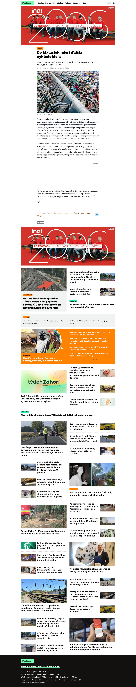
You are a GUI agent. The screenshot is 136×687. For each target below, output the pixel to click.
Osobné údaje (54, 674)
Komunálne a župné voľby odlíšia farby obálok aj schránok (82, 451)
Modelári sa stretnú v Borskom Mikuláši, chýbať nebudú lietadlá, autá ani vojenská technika (88, 340)
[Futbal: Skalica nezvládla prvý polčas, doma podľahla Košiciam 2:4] (28, 545)
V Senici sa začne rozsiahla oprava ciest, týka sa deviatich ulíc (50, 635)
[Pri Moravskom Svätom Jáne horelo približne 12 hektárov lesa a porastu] (107, 521)
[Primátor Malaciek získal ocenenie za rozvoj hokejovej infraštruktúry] (92, 554)
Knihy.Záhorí (58, 3)
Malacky (40, 222)
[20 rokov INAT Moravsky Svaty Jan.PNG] (68, 25)
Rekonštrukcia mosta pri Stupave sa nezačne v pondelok (81, 609)
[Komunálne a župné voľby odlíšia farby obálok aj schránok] (107, 451)
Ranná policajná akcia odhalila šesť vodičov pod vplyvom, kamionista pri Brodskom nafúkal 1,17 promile (50, 467)
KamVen (48, 3)
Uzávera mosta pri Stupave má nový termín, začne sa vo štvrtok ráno (83, 426)
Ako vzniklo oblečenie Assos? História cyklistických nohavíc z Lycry (58, 415)
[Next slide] (96, 360)
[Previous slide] (88, 360)
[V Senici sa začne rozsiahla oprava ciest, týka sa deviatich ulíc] (28, 636)
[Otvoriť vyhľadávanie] (114, 3)
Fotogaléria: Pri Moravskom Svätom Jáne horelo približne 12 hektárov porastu (43, 532)
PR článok (73, 301)
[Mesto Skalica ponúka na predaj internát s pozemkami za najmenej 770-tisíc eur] (107, 533)
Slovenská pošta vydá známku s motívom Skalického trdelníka (80, 291)
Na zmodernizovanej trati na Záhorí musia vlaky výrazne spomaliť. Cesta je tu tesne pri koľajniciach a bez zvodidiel (42, 303)
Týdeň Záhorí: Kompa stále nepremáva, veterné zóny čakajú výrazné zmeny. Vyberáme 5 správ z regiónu (42, 399)
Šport (85, 3)
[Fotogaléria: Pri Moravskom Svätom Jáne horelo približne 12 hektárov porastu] (44, 516)
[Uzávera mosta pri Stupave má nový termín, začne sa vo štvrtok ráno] (107, 426)
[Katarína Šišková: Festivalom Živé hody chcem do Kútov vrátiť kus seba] (92, 474)
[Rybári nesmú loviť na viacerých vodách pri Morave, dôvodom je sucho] (107, 582)
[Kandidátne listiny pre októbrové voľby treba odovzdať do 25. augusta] (28, 494)
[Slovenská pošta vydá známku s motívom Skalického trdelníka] (107, 292)
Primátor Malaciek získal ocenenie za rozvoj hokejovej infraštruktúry (89, 570)
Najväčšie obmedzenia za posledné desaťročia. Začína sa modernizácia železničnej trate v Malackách (40, 608)
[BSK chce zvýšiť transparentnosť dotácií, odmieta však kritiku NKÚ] (28, 570)
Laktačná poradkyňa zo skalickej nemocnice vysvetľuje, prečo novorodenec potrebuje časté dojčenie (84, 373)
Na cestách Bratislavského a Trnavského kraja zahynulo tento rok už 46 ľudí (51, 557)
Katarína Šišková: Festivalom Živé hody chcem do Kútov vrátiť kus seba (90, 493)
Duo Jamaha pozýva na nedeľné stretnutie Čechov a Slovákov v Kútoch (88, 348)
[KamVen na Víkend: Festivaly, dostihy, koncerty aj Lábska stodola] (44, 341)
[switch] (109, 3)
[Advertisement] (68, 174)
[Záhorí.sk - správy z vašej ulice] (27, 3)
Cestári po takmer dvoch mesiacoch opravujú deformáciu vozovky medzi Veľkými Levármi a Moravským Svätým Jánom (42, 451)
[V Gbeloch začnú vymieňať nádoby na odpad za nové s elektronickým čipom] (28, 648)
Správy (41, 3)
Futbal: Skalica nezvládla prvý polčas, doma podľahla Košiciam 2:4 (51, 545)
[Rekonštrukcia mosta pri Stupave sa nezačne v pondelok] (107, 609)
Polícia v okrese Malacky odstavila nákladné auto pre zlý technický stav (51, 482)
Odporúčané (28, 294)
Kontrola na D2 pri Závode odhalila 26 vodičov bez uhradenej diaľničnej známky (84, 438)
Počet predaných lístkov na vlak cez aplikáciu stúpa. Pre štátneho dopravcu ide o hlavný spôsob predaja (91, 647)
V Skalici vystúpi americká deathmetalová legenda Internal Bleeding (88, 354)
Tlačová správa (54, 68)
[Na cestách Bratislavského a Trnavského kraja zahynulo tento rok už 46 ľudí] (28, 557)
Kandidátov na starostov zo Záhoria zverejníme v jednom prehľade (83, 402)
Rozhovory (77, 3)
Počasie (68, 3)
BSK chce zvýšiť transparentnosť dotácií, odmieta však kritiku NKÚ (50, 570)
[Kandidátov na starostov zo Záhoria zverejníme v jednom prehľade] (107, 402)
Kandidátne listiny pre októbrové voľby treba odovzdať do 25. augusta (49, 494)
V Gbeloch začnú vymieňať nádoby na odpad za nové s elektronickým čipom (51, 648)
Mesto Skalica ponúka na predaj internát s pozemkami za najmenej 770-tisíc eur (84, 533)
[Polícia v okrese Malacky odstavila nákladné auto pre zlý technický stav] (28, 482)
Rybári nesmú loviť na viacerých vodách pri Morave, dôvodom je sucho (84, 582)
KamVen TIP (26, 355)
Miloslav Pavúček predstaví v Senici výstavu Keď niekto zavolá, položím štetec (89, 333)
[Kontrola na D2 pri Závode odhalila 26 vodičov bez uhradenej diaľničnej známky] (107, 439)
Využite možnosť (34, 674)
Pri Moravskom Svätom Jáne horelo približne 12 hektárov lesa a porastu (83, 521)
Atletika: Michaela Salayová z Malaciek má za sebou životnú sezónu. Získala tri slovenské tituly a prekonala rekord (84, 277)
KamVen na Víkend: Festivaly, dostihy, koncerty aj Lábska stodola (42, 359)
